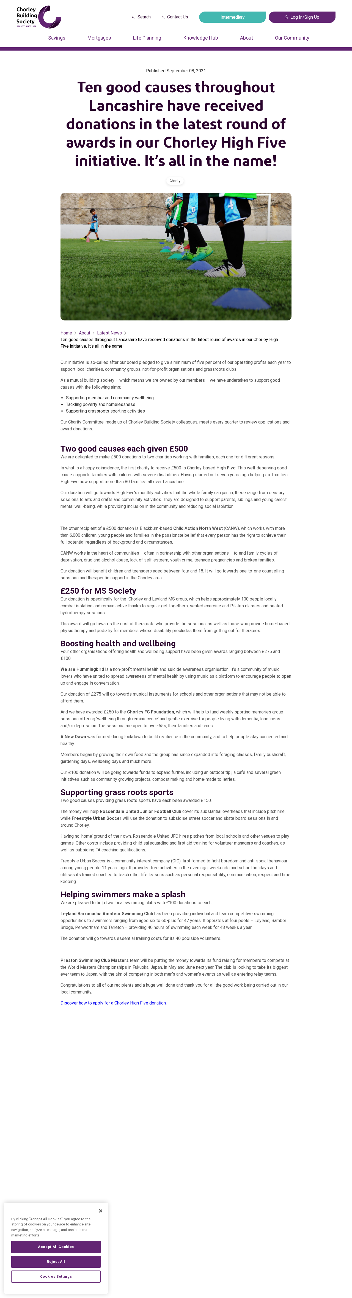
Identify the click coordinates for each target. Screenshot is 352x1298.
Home (66, 333)
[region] (56, 1248)
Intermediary (233, 17)
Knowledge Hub (200, 38)
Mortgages (99, 38)
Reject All (56, 1262)
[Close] (101, 1211)
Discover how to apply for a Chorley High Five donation (113, 1003)
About (246, 38)
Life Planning (147, 38)
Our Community (292, 38)
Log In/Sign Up (304, 17)
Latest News (109, 333)
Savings (56, 38)
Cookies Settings (56, 1276)
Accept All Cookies (56, 1247)
